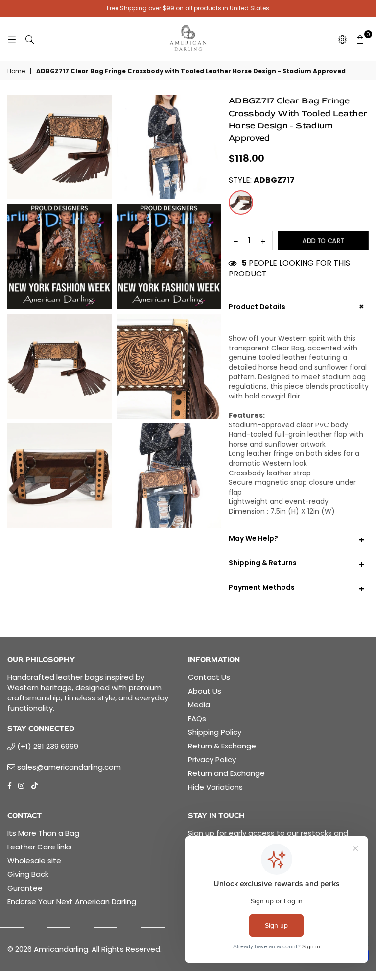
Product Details (298, 306)
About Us (204, 691)
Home (16, 71)
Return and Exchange (226, 773)
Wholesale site (34, 860)
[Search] (29, 39)
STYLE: (262, 180)
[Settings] (342, 39)
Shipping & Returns (296, 564)
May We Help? (296, 539)
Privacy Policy (212, 759)
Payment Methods (296, 588)
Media (199, 704)
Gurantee (25, 888)
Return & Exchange (222, 746)
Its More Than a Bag (43, 833)
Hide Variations (215, 787)
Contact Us (209, 677)
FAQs (197, 718)
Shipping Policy (214, 732)
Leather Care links (39, 847)
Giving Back (27, 874)
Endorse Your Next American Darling (71, 901)
